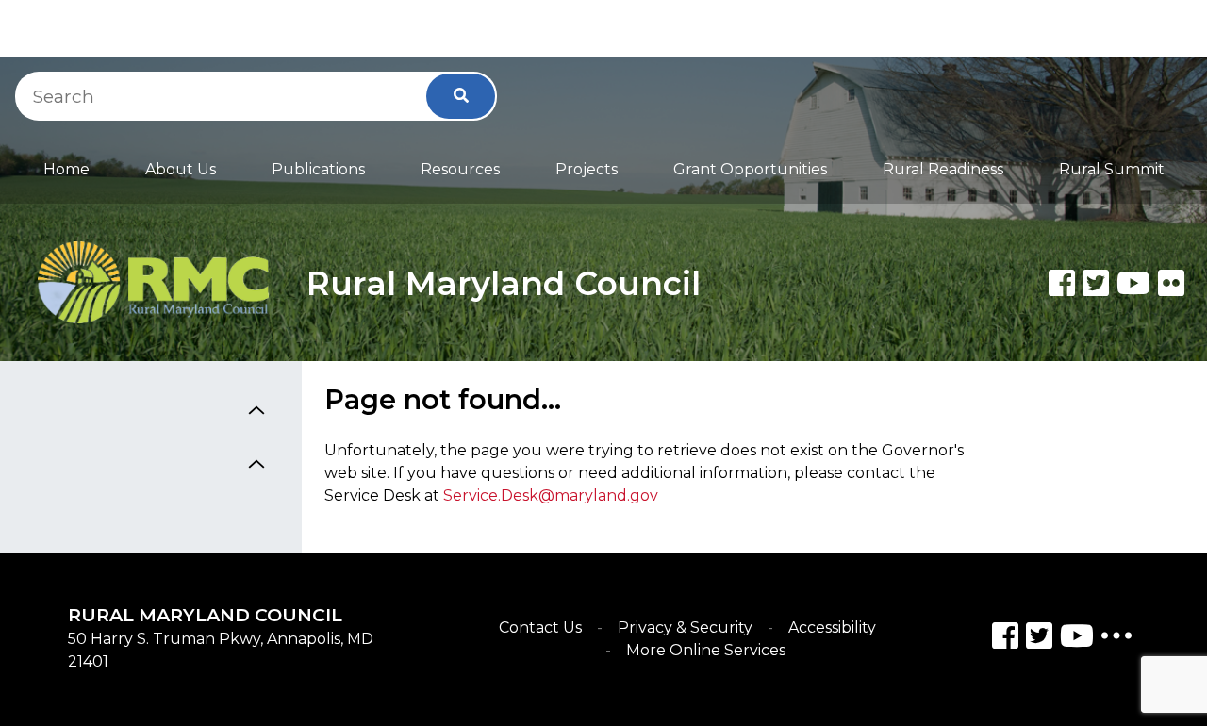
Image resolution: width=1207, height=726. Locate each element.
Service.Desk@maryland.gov (550, 495)
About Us (180, 169)
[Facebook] (1062, 283)
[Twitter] (1096, 283)
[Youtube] (1133, 283)
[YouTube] (1077, 638)
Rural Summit (1112, 169)
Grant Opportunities (750, 169)
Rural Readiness (943, 169)
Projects (586, 169)
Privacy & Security (685, 627)
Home (66, 169)
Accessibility (832, 627)
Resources (460, 169)
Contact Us (540, 627)
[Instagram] (1039, 638)
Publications (318, 169)
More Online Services (705, 650)
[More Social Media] (1116, 639)
